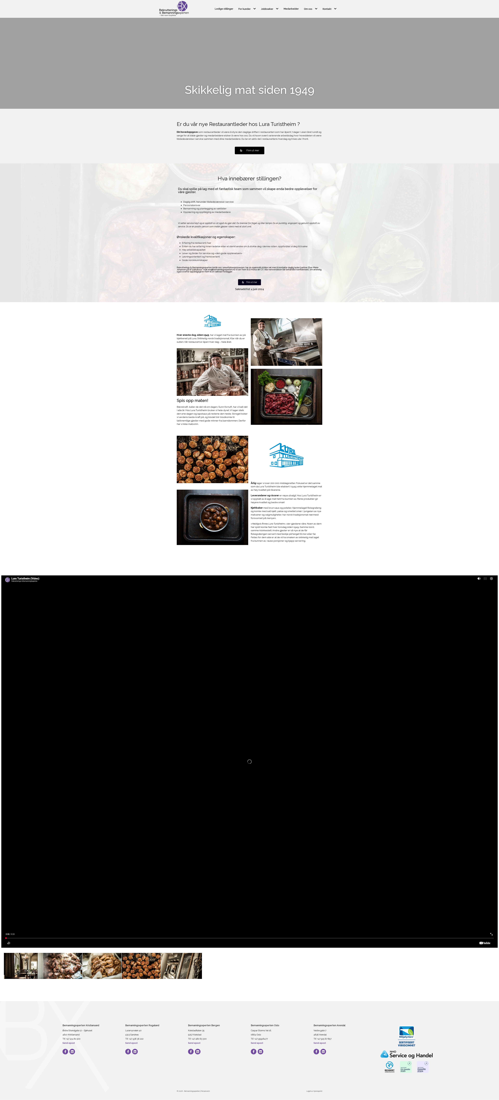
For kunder (244, 9)
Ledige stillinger (224, 8)
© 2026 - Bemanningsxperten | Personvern (193, 1091)
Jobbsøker (267, 9)
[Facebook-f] (65, 1051)
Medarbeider (291, 8)
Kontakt (327, 9)
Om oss (308, 9)
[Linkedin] (72, 1051)
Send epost (69, 1043)
